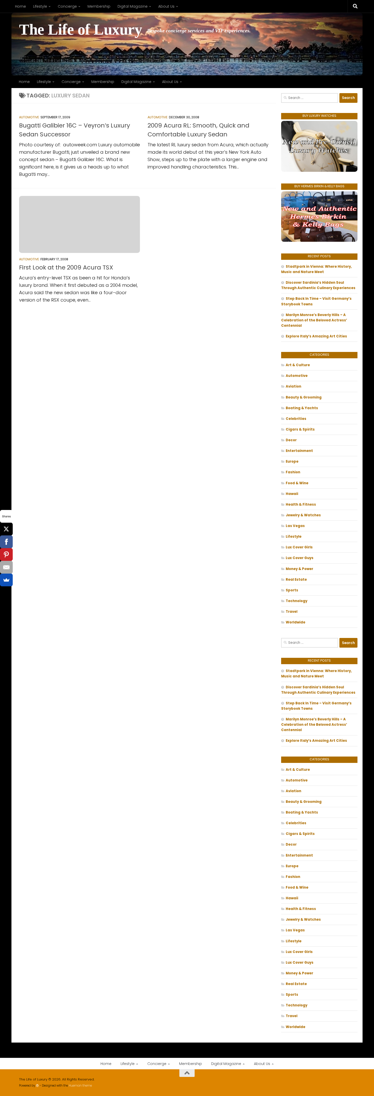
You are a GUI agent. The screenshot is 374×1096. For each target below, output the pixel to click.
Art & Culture (298, 365)
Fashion (293, 472)
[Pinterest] (6, 554)
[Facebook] (6, 541)
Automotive (29, 117)
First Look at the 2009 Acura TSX (66, 267)
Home (20, 6)
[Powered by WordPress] (37, 1085)
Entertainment (299, 450)
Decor (291, 440)
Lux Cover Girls (299, 547)
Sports (292, 590)
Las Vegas (295, 525)
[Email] (6, 567)
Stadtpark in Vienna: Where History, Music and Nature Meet (316, 269)
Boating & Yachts (302, 408)
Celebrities (296, 418)
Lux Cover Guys (299, 558)
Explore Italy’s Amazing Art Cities (316, 336)
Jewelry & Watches (303, 515)
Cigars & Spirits (300, 429)
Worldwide (295, 622)
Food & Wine (297, 483)
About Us (166, 6)
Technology (296, 601)
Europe (292, 461)
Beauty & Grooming (304, 397)
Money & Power (299, 568)
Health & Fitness (301, 504)
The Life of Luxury (80, 29)
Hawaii (292, 493)
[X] (6, 529)
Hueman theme (80, 1086)
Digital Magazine (133, 6)
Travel (291, 611)
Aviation (293, 386)
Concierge (67, 6)
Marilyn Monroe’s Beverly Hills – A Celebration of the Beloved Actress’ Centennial (314, 320)
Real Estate (296, 579)
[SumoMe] (6, 580)
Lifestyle (40, 6)
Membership (99, 6)
